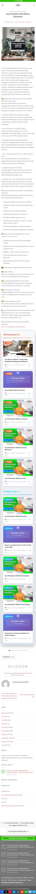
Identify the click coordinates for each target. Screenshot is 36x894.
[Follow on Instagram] (16, 1)
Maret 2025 (5, 731)
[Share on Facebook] (12, 666)
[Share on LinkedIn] (26, 666)
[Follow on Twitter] (18, 1)
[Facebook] (2, 891)
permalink (21, 675)
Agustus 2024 (5, 741)
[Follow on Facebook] (14, 1)
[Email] (30, 891)
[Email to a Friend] (19, 666)
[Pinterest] (10, 891)
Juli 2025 (4, 716)
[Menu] (2, 5)
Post (2, 802)
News (3, 798)
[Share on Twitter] (16, 666)
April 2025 (4, 727)
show (12, 657)
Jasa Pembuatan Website (9, 795)
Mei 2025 (4, 724)
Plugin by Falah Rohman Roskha (19, 650)
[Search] (34, 5)
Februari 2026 (5, 713)
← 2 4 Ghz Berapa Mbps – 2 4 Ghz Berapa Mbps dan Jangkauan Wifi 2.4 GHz (18, 824)
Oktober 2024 (6, 734)
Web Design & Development (18, 11)
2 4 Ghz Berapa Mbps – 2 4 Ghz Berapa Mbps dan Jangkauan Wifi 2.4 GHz (9, 696)
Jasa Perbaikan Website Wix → (18, 831)
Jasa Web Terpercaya (23, 888)
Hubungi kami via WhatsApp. (15, 327)
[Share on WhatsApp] (9, 666)
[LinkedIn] (14, 891)
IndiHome (4, 791)
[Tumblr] (18, 891)
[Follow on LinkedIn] (21, 1)
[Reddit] (22, 891)
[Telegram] (34, 891)
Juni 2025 (4, 720)
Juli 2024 (4, 745)
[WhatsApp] (26, 891)
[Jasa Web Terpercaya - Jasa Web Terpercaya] (18, 5)
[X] (6, 891)
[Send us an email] (19, 1)
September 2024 (6, 738)
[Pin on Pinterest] (23, 666)
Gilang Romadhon (25, 22)
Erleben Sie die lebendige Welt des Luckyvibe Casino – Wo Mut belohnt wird (19, 771)
